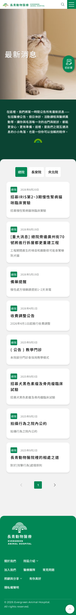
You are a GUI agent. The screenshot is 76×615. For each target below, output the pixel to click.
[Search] (62, 4)
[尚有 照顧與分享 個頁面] (21, 578)
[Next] (54, 485)
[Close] (69, 609)
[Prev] (21, 485)
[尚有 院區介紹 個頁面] (37, 561)
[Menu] (71, 4)
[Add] (38, 200)
